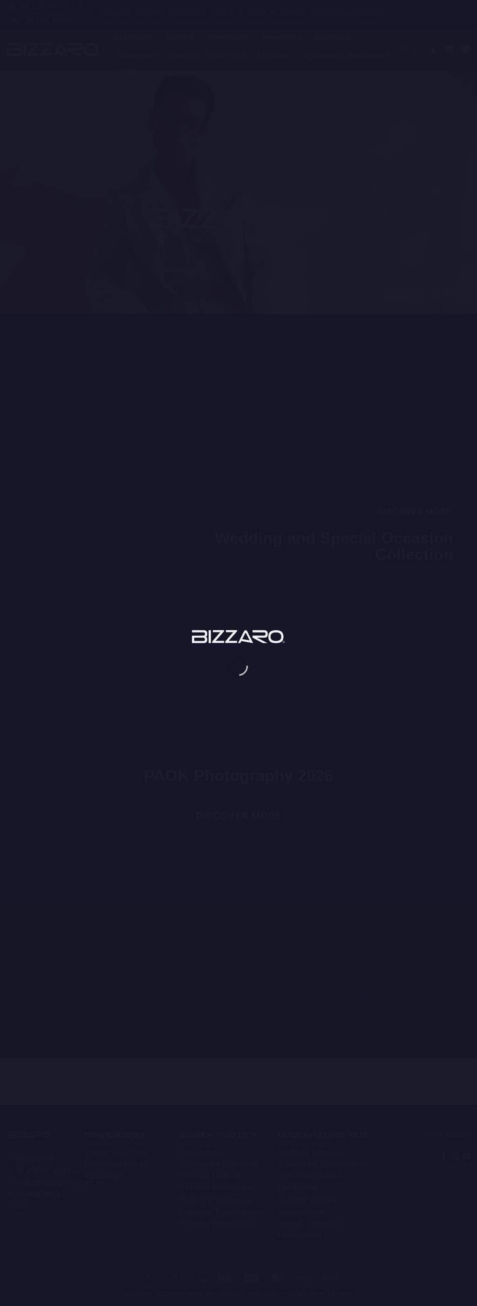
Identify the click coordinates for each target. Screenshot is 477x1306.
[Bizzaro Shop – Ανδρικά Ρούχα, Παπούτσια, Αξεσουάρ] (238, 636)
